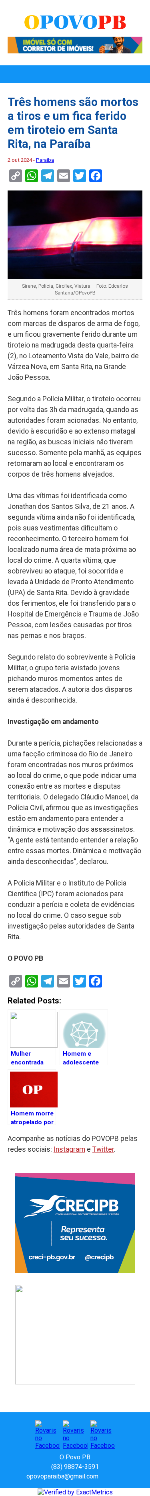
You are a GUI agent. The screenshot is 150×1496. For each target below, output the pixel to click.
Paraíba (45, 160)
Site (118, 1476)
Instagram (69, 1149)
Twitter (103, 1149)
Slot (105, 1476)
